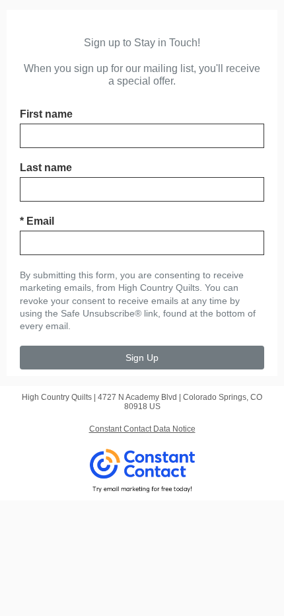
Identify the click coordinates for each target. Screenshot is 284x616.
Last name (46, 167)
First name (46, 114)
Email (37, 221)
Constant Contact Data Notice (142, 429)
